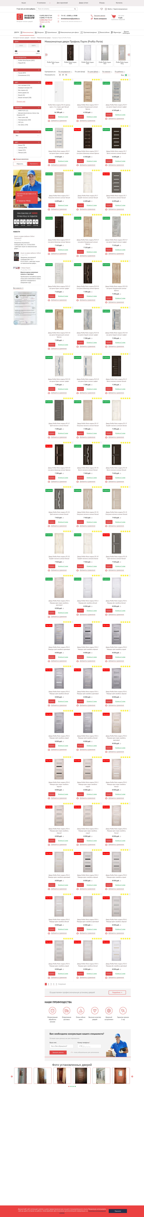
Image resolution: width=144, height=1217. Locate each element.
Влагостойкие (104, 32)
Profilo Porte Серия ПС (53, 63)
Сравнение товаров (117, 19)
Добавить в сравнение (59, 121)
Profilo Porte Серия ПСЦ (122, 63)
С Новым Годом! (25, 268)
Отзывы (102, 3)
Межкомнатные (28, 32)
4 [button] (75, 1086)
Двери (16, 32)
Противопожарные (90, 32)
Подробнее (116, 992)
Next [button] (128, 54)
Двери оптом (83, 3)
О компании (41, 3)
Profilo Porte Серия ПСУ (105, 63)
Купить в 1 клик (63, 117)
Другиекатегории (126, 32)
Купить (51, 117)
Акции (24, 3)
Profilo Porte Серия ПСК (88, 63)
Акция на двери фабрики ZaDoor (31, 253)
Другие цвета (59, 91)
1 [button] (68, 1086)
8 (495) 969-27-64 (46, 15)
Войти (110, 9)
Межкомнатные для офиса (69, 32)
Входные (40, 32)
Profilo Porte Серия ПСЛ (70, 63)
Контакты (119, 3)
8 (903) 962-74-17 (46, 20)
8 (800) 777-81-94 (46, 18)
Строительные (52, 32)
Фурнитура (117, 32)
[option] (27, 188)
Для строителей (62, 3)
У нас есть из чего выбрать (26, 9)
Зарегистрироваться (120, 9)
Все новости (17, 288)
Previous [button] (46, 54)
